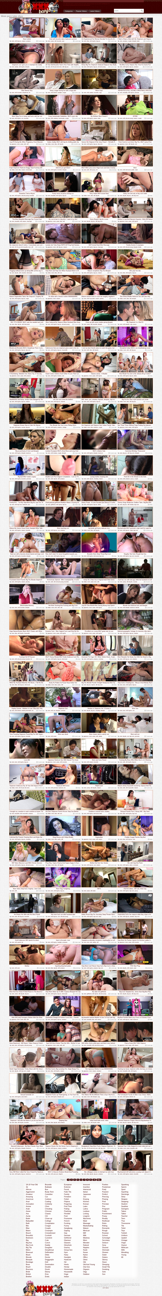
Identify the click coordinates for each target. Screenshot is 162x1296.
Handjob (67, 1257)
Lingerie (86, 1216)
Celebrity (48, 1204)
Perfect (105, 1194)
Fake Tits (67, 1192)
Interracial (87, 1189)
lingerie (61, 1174)
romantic (23, 272)
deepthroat (25, 92)
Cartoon (48, 1199)
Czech (47, 1243)
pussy (93, 169)
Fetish (66, 1199)
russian (23, 427)
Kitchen (86, 1201)
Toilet (123, 1228)
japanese (14, 144)
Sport (123, 1189)
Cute (47, 1240)
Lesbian (86, 1211)
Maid (85, 1221)
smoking (101, 659)
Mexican (86, 1231)
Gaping (67, 1231)
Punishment (107, 1214)
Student (124, 1204)
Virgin (123, 1243)
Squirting (124, 1192)
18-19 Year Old (32, 1185)
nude (136, 169)
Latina (85, 1209)
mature (24, 41)
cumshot (63, 710)
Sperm (123, 1187)
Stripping (124, 1201)
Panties (105, 1185)
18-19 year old (55, 66)
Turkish (124, 1233)
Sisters (105, 1257)
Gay (65, 1233)
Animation (30, 1204)
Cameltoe (49, 1194)
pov (63, 1096)
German (67, 1235)
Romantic (106, 1228)
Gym (66, 1252)
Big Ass (29, 1243)
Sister (104, 1255)
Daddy (47, 1245)
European (68, 1185)
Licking (86, 1214)
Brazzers (29, 1269)
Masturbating (88, 1226)
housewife (92, 298)
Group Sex (68, 1250)
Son (103, 1274)
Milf (84, 1233)
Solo (104, 1272)
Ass (27, 1214)
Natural (86, 1245)
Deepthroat (49, 1250)
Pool (104, 1201)
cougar (64, 92)
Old (84, 1262)
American (29, 1199)
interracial (128, 169)
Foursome (68, 1218)
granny (102, 298)
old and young (101, 66)
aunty (124, 581)
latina (135, 375)
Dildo (47, 1255)
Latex (85, 1206)
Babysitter (30, 1221)
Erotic (47, 1277)
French (67, 1221)
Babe (28, 1218)
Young (123, 1255)
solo (134, 839)
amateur (28, 41)
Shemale (105, 1250)
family (139, 247)
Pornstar (105, 1204)
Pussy (104, 1216)
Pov (103, 1206)
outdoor (91, 92)
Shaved (105, 1247)
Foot (66, 1216)
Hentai (66, 1267)
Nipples (86, 1247)
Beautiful (29, 1235)
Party (104, 1189)
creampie (135, 865)
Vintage (124, 1240)
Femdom (67, 1197)
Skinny (105, 1260)
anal (63, 41)
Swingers (125, 1209)
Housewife (68, 1272)
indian (49, 144)
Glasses (67, 1243)
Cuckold (48, 1235)
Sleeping (105, 1264)
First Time (68, 1206)
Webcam (124, 1247)
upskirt (19, 942)
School (105, 1235)
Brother (29, 1277)
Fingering (68, 1204)
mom (13, 41)
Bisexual (29, 1252)
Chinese (48, 1211)
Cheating (48, 1209)
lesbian (59, 375)
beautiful (125, 92)
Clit (46, 1216)
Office (85, 1257)
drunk (54, 736)
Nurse (85, 1252)
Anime (28, 1206)
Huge (66, 1274)
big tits (94, 41)
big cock (100, 144)
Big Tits (29, 1247)
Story (123, 1197)
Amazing (29, 1197)
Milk (84, 1235)
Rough (104, 1231)
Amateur (29, 1194)
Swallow (124, 1206)
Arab (28, 1209)
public (132, 169)
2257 (104, 1288)
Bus (46, 1189)
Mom (85, 1240)
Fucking (67, 1223)
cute (63, 375)
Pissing (105, 1199)
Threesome (125, 1223)
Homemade (68, 1269)
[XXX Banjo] (39, 7)
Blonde (29, 1257)
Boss (28, 1264)
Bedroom (29, 1238)
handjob (60, 92)
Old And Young (89, 1264)
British (28, 1274)
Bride (28, 1272)
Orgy (85, 1272)
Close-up (48, 1218)
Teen (123, 1218)
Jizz (84, 1197)
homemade (61, 118)
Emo (47, 1274)
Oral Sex (86, 1267)
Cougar (48, 1226)
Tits (122, 1226)
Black (28, 1255)
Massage (86, 1223)
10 (94, 1180)
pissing (28, 581)
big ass (19, 41)
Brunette (48, 1185)
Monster (86, 1243)
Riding (104, 1226)
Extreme (67, 1187)
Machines (87, 1218)
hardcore (28, 453)
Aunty (28, 1216)
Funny (66, 1226)
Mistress (86, 1238)
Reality (105, 1218)
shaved (63, 401)
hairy (100, 916)
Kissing (86, 1199)
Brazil (28, 1267)
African (28, 1189)
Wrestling (125, 1252)
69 (122, 1257)
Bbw (27, 1228)
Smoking (105, 1269)
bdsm (25, 1096)
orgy (100, 92)
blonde (55, 92)
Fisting (66, 1209)
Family (66, 1194)
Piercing (105, 1197)
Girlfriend (67, 1238)
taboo (130, 865)
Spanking (125, 1185)
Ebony (47, 1272)
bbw (88, 41)
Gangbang (68, 1228)
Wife (123, 1250)
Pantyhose (106, 1187)
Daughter (48, 1247)
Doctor (47, 1257)
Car (46, 1197)
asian (52, 41)
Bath (28, 1223)
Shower (105, 1252)
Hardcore (67, 1260)
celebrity (55, 118)
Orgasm (86, 1269)
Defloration (49, 1252)
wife (25, 144)
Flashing (67, 1211)
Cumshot (48, 1238)
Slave (104, 1262)
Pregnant (105, 1209)
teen (60, 66)
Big (27, 1240)
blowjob (134, 41)
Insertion (86, 1187)
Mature (85, 1228)
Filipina (67, 1201)
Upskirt (124, 1238)
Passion (105, 1192)
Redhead (105, 1221)
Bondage (29, 1262)
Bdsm (28, 1231)
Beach (28, 1233)
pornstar (137, 92)
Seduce (105, 1243)
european (64, 942)
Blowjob (29, 1260)
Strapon (124, 1199)
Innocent (86, 1185)
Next (98, 1180)
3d (96, 169)
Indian (66, 1277)
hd (29, 92)
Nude (85, 1250)
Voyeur (124, 1245)
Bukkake (48, 1187)
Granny (67, 1247)
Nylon (85, 1255)
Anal (28, 1201)
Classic (48, 1214)
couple (130, 41)
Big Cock (29, 1245)
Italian (85, 1192)
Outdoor (86, 1274)
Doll (46, 1262)
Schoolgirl (106, 1238)
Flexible (67, 1214)
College (48, 1221)
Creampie (49, 1231)
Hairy (66, 1255)
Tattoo (123, 1214)
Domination (49, 1264)
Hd (65, 1262)
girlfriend (53, 504)
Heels (66, 1264)
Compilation (49, 1223)
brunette (59, 41)
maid (131, 1019)
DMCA (107, 1288)
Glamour (67, 1240)
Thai (123, 1221)
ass (29, 504)
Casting (48, 1201)
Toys (123, 1231)
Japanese (87, 1194)
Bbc (27, 1226)
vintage (64, 427)
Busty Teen (49, 1192)
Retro (104, 1223)
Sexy (104, 1245)
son (22, 118)
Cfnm (47, 1206)
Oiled (85, 1260)
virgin (27, 298)
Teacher (124, 1216)
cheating (96, 478)
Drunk (47, 1269)
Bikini (28, 1250)
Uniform (124, 1235)
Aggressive (30, 1192)
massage (29, 221)
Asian (28, 1211)
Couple (48, 1228)
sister (16, 993)
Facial (66, 1189)
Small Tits (106, 1267)
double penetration (26, 710)
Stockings (125, 1194)
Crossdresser (50, 1233)
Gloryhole (68, 1245)
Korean (86, 1204)
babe (138, 41)
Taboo (123, 1211)
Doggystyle (49, 1260)
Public (104, 1211)
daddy (16, 66)
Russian (105, 1233)
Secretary (106, 1240)
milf (16, 41)
